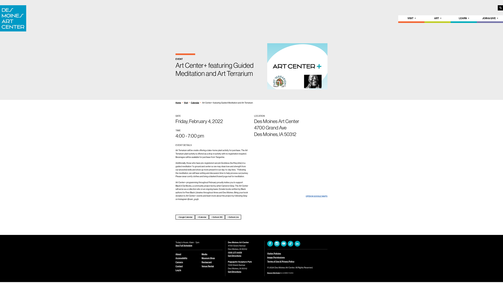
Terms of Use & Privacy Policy (280, 261)
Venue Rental (208, 266)
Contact (179, 266)
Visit (411, 18)
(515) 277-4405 (235, 252)
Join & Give (489, 18)
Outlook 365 (217, 217)
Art (436, 18)
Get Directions (234, 256)
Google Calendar (186, 217)
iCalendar (202, 217)
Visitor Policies (274, 253)
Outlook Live (233, 217)
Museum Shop (208, 258)
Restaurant (207, 262)
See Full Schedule (184, 245)
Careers (179, 262)
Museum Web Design (273, 273)
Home (178, 103)
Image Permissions (276, 257)
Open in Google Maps (316, 196)
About (178, 254)
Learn (463, 18)
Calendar (195, 103)
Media (204, 254)
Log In (178, 270)
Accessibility (181, 258)
